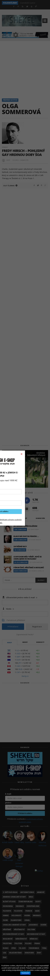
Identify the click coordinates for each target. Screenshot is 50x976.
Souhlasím (25, 973)
